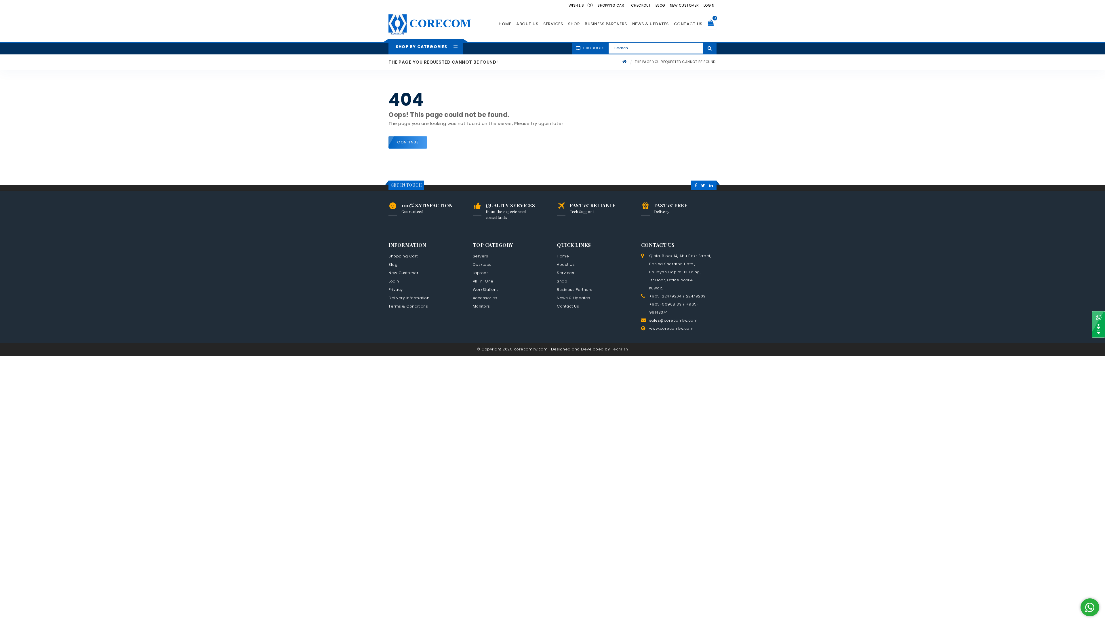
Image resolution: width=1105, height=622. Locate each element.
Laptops (481, 273)
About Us (527, 24)
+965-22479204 (665, 296)
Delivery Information (408, 298)
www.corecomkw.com (671, 328)
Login (709, 5)
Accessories (485, 298)
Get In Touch (406, 185)
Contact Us (688, 24)
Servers (480, 256)
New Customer (684, 5)
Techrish (619, 349)
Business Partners (606, 24)
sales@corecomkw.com (673, 320)
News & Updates (650, 24)
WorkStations (486, 289)
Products (594, 48)
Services (553, 24)
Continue (407, 142)
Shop (574, 24)
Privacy (395, 289)
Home (505, 24)
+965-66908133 (665, 304)
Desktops (482, 264)
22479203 (696, 296)
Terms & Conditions (408, 306)
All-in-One (483, 281)
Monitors (481, 306)
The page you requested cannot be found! (676, 61)
